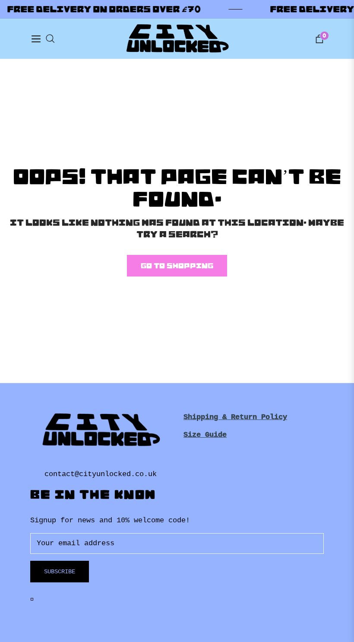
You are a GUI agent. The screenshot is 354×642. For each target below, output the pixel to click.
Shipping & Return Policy (235, 417)
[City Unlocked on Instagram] (33, 599)
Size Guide (205, 435)
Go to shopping (177, 266)
